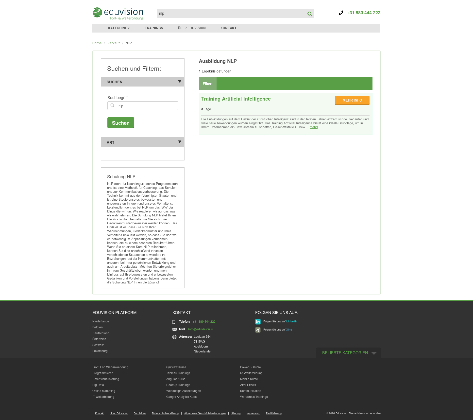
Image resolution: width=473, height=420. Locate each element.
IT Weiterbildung (103, 396)
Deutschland (100, 333)
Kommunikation (250, 390)
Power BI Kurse (250, 367)
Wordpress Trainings (254, 396)
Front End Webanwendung (110, 367)
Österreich (99, 339)
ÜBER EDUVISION (192, 28)
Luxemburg (100, 351)
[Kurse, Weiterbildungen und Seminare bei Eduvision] (117, 13)
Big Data (98, 385)
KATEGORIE (118, 28)
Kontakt (99, 413)
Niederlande (100, 321)
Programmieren (102, 373)
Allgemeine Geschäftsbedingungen (205, 413)
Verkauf (113, 43)
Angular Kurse (176, 379)
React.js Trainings (178, 385)
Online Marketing (103, 390)
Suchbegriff (117, 97)
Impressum (253, 413)
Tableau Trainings (178, 373)
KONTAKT (228, 28)
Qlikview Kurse (176, 367)
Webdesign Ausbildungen (183, 390)
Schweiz (98, 345)
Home (97, 43)
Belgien (97, 327)
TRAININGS (154, 28)
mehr (313, 126)
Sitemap (236, 413)
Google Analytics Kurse (182, 396)
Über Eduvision (119, 413)
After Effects (248, 385)
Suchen (114, 82)
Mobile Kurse (249, 379)
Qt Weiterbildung (251, 373)
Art (110, 142)
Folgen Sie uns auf (280, 321)
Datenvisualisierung (105, 379)
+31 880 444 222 (361, 12)
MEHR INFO (352, 100)
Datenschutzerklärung (165, 413)
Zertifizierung (274, 413)
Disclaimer (140, 413)
